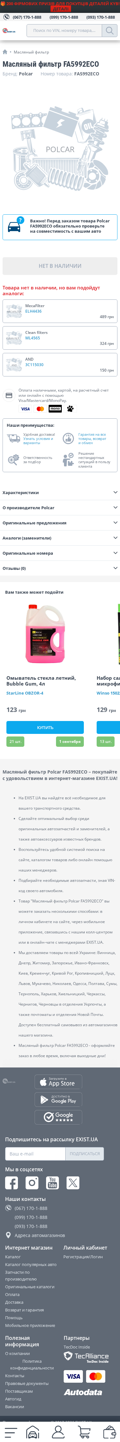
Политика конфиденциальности (32, 1364)
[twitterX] (73, 1182)
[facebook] (11, 1182)
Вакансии (14, 1406)
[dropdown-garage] (32, 1432)
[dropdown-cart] (84, 1432)
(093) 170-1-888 (31, 1226)
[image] (45, 634)
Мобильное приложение (30, 1325)
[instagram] (32, 1182)
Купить (45, 727)
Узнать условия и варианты (38, 440)
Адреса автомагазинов (40, 1235)
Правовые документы (27, 1383)
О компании (17, 1353)
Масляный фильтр (31, 52)
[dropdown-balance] (109, 1432)
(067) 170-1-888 (31, 1208)
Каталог (13, 1257)
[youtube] (52, 1182)
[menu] (11, 1432)
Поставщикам (19, 1391)
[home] (5, 51)
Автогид (13, 1399)
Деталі (60, 9)
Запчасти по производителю (21, 1275)
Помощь (14, 1317)
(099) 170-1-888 (31, 1217)
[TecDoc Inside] (84, 1357)
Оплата (12, 1294)
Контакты (14, 1376)
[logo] (15, 30)
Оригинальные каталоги (29, 1287)
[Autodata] (84, 1392)
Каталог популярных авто (31, 1264)
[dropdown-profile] (58, 1432)
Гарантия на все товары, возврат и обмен (92, 438)
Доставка (14, 1302)
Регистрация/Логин (83, 1257)
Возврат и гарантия (24, 1310)
